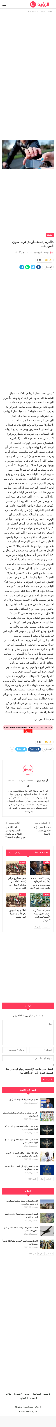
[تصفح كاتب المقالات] (28, 770)
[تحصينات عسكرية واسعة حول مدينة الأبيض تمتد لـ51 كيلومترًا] (40, 900)
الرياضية (33, 1398)
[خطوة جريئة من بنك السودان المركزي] (47, 1103)
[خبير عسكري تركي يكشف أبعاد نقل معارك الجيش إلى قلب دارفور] (16, 868)
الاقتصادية (18, 1394)
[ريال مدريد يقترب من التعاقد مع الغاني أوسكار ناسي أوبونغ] (47, 1116)
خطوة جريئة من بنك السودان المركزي (23, 1099)
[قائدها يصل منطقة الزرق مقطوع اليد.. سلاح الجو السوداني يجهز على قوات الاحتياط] (47, 1130)
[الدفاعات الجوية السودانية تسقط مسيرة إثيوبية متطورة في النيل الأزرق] (47, 1231)
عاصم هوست (25, 1411)
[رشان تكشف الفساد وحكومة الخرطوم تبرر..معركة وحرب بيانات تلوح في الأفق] (40, 868)
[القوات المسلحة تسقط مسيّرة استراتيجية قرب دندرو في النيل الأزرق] (47, 1204)
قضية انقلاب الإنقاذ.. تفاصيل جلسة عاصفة (41, 830)
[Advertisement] (28, 41)
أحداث (27, 1394)
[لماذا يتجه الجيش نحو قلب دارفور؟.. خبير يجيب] (16, 900)
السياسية (37, 1394)
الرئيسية (47, 1394)
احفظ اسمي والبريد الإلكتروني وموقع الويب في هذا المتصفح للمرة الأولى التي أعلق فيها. (29, 1071)
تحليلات (50, 235)
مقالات (8, 1394)
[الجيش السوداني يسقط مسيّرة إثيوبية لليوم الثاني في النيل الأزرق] (47, 1218)
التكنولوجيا (23, 1398)
